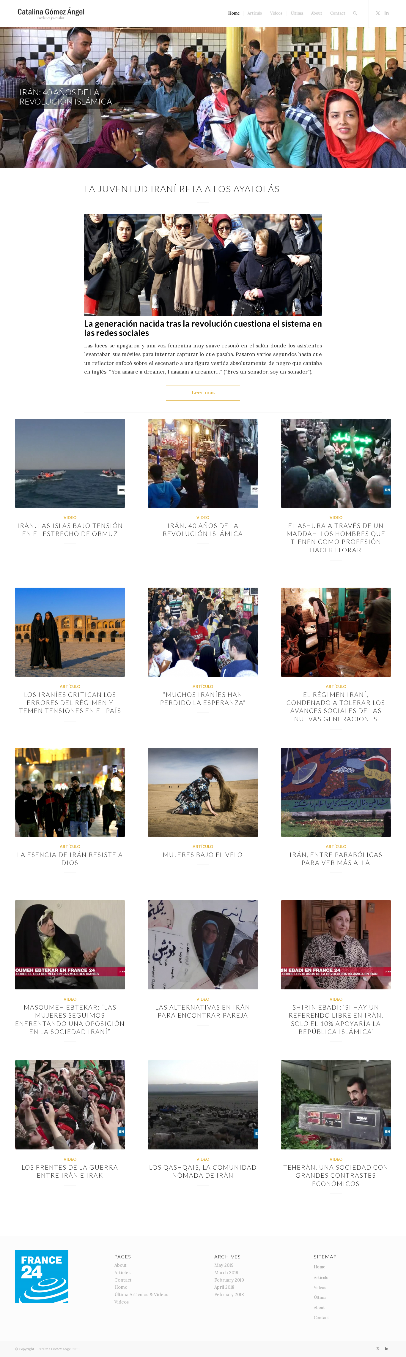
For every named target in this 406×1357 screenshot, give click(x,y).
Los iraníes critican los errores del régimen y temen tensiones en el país (70, 702)
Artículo (70, 686)
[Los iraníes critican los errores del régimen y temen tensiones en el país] (70, 632)
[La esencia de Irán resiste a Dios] (70, 792)
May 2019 (224, 1265)
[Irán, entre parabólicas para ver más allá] (336, 792)
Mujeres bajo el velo (203, 854)
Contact (123, 1280)
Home (121, 1287)
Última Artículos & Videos (141, 1294)
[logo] (52, 13)
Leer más (203, 392)
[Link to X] (377, 13)
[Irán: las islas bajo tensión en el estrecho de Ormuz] (70, 463)
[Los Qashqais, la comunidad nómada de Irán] (203, 1104)
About (120, 1265)
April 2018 (224, 1287)
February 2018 (229, 1294)
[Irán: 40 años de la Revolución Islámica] (203, 463)
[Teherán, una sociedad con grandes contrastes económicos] (336, 1104)
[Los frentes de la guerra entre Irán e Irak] (70, 1104)
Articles (122, 1272)
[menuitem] (233, 13)
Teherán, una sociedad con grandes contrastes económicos (335, 1175)
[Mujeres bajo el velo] (203, 792)
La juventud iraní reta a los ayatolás (182, 188)
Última (320, 1297)
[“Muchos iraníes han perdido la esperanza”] (203, 632)
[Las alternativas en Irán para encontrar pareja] (203, 944)
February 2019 (229, 1280)
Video (70, 517)
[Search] (355, 13)
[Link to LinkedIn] (386, 13)
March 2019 (226, 1272)
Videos (121, 1302)
